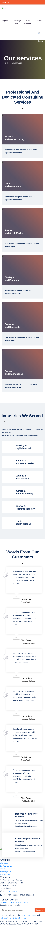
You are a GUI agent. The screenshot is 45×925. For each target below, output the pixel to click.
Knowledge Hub (17, 22)
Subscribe (39, 910)
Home (6, 63)
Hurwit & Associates (28, 915)
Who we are (4, 863)
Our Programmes (6, 866)
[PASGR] (4, 10)
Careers (39, 21)
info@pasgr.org (11, 891)
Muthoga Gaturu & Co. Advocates (13, 918)
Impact (2, 869)
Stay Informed (5, 874)
